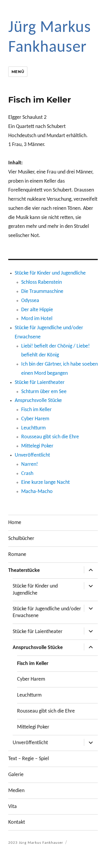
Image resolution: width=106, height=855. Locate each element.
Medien (16, 790)
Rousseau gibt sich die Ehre (50, 436)
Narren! (29, 464)
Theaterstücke (24, 570)
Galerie (16, 774)
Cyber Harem (35, 418)
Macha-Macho (37, 491)
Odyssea (30, 300)
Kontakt (16, 822)
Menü (17, 71)
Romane (17, 554)
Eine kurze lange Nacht (45, 482)
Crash (27, 473)
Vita (12, 806)
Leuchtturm (33, 428)
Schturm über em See (44, 391)
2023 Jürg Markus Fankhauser (35, 843)
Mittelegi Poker (37, 446)
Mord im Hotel (36, 318)
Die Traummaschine (42, 291)
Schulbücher (21, 538)
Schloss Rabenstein (41, 282)
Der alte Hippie (37, 309)
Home (14, 522)
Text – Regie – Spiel (28, 758)
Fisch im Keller (36, 409)
